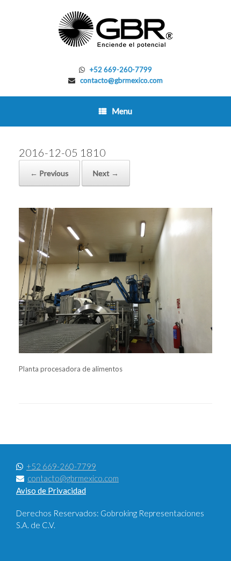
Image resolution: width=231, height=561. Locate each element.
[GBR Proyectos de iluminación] (115, 29)
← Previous (49, 173)
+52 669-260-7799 (121, 69)
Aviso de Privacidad (51, 490)
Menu (122, 111)
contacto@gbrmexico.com (121, 80)
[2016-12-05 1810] (115, 350)
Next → (106, 173)
